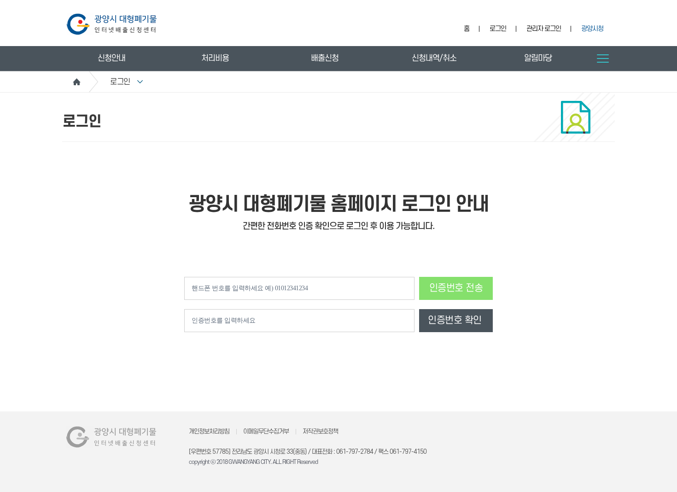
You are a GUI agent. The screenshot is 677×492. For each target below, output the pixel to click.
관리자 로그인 (543, 29)
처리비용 (215, 58)
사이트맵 (603, 58)
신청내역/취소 (434, 58)
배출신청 (324, 58)
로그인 (498, 29)
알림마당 (538, 58)
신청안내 (111, 58)
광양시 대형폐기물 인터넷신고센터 (112, 24)
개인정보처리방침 (209, 431)
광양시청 (592, 29)
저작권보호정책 (320, 431)
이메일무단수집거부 (266, 431)
